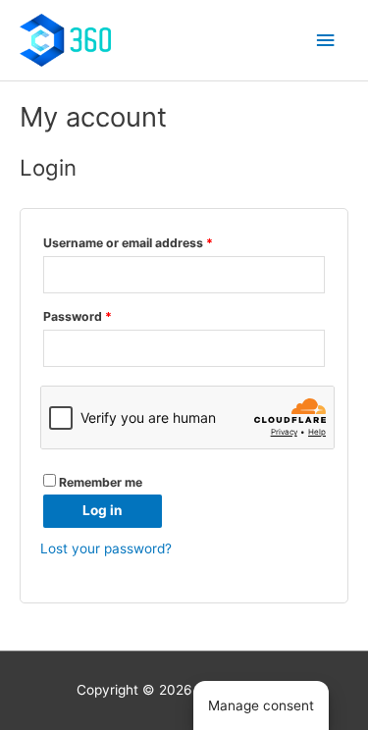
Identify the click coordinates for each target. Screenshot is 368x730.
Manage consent (261, 705)
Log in (102, 510)
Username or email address (128, 242)
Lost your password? (106, 548)
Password (77, 316)
